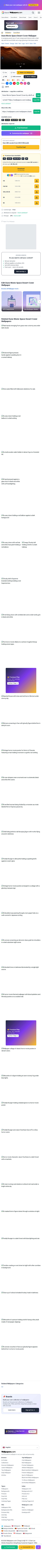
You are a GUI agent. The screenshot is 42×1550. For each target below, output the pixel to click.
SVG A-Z (24, 1496)
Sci (2, 1387)
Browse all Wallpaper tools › (10, 288)
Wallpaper (27, 1526)
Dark (16, 43)
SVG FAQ (4, 1515)
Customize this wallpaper (22, 133)
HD (2, 119)
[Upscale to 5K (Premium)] (36, 197)
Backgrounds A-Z (27, 1491)
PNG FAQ (4, 1517)
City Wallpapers (26, 1460)
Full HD (7, 119)
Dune (31, 43)
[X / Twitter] (10, 83)
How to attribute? (6, 103)
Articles (3, 1475)
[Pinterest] (14, 83)
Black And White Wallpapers (30, 1477)
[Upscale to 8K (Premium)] (36, 203)
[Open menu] (39, 12)
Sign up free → (30, 1410)
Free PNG (4, 1498)
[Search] (33, 12)
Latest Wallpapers (6, 1467)
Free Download (22, 128)
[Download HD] (36, 181)
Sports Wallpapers (27, 1475)
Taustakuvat (7, 1536)
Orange (12, 43)
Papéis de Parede (22, 1528)
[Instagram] (21, 83)
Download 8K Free (28, 1547)
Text (19, 43)
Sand (2, 43)
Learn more (11, 1410)
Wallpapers (8, 32)
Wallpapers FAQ (6, 1507)
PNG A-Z (24, 1498)
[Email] (25, 83)
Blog (23, 1507)
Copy (38, 95)
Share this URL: (6, 108)
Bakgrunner (28, 1533)
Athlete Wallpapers (27, 1467)
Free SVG (4, 1496)
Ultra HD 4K (14, 119)
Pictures (3, 1493)
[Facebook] (7, 83)
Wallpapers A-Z (26, 1489)
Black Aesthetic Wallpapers (30, 1470)
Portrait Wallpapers (27, 1465)
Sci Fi (27, 43)
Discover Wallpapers (7, 1465)
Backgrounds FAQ (6, 1510)
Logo (23, 43)
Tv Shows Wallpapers (28, 1480)
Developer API (26, 1512)
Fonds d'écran (8, 1533)
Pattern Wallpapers (27, 1472)
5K (20, 119)
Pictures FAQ (5, 1512)
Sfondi (33, 1528)
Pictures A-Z (25, 1493)
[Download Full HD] (36, 186)
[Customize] (38, 1547)
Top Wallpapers (6, 1470)
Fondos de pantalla (9, 1531)
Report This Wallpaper (8, 221)
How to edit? (17, 215)
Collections (4, 1462)
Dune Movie (16, 32)
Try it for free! (21, 147)
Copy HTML (36, 100)
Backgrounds (5, 1491)
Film (35, 43)
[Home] (2, 32)
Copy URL (37, 111)
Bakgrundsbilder (8, 1528)
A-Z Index (4, 1460)
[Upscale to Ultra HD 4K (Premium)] (36, 192)
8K (23, 119)
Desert (7, 43)
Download (21, 169)
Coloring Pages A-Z (28, 1501)
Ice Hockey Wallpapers (28, 1482)
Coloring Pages (6, 1501)
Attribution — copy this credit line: (12, 91)
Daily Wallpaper (6, 1472)
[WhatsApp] (17, 83)
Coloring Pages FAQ (7, 1520)
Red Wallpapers (26, 1462)
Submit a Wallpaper (27, 1510)
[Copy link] (28, 83)
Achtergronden (23, 1531)
